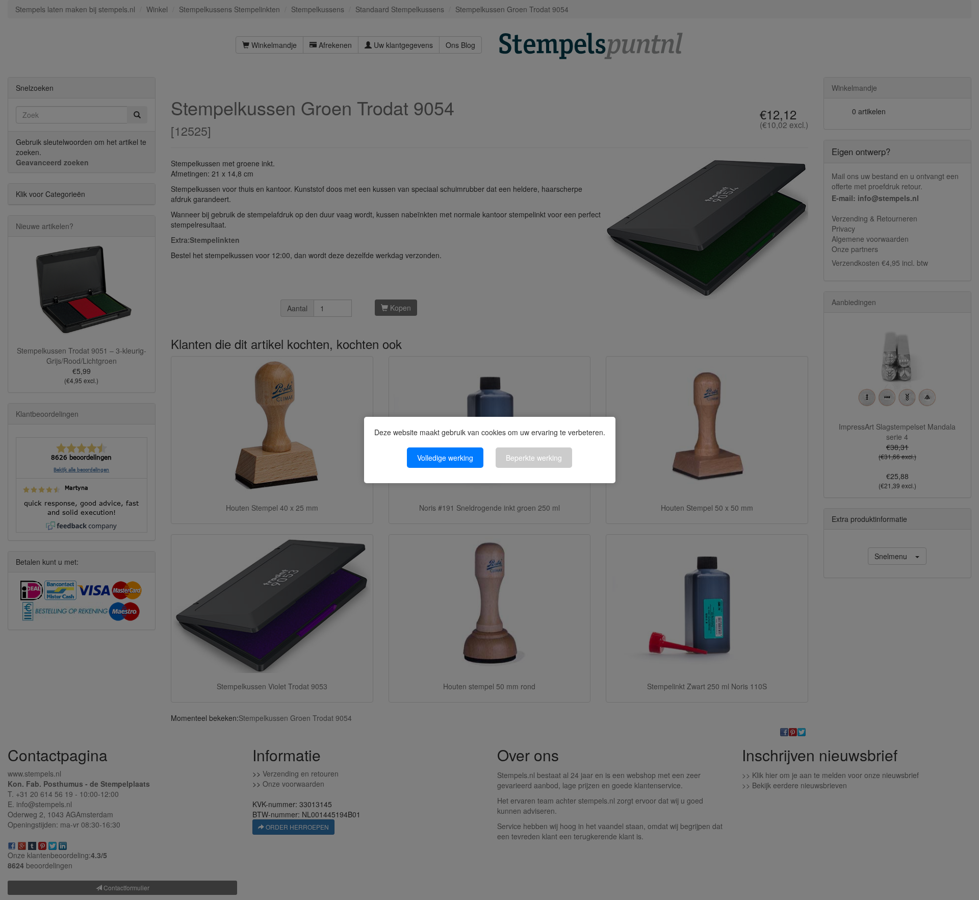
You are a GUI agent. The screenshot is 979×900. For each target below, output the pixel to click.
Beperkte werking (534, 458)
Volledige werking (445, 458)
